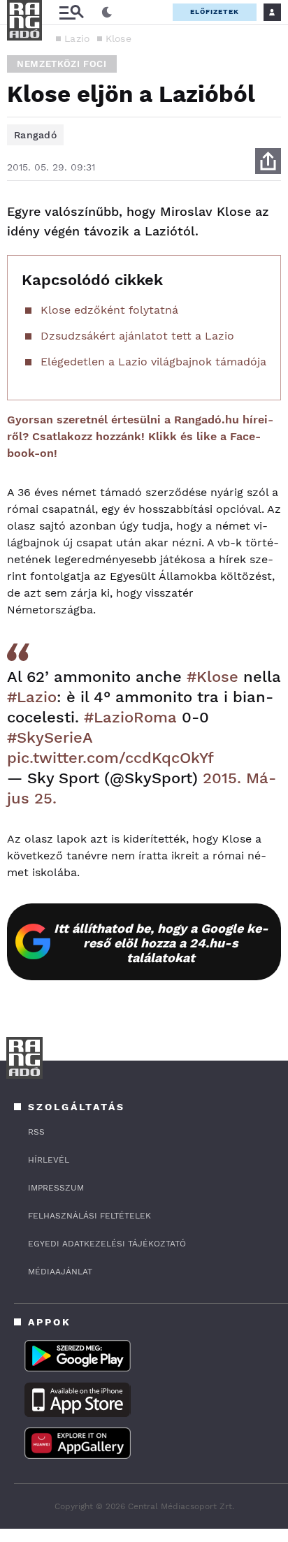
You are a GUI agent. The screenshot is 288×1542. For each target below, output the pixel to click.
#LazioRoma (130, 717)
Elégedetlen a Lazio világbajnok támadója (153, 361)
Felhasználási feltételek (89, 1216)
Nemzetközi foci (62, 64)
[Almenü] (71, 12)
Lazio (77, 38)
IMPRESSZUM (56, 1188)
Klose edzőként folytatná (109, 310)
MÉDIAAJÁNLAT (60, 1271)
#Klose (212, 676)
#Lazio (32, 697)
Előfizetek (214, 11)
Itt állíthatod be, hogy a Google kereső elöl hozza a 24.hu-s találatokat (161, 943)
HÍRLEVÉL (48, 1160)
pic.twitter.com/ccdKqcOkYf (110, 757)
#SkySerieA (49, 737)
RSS (36, 1132)
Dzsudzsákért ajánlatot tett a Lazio (137, 335)
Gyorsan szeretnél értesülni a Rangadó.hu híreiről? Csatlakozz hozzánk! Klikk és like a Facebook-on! (140, 436)
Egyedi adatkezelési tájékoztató (107, 1244)
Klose (119, 38)
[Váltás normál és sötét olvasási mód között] (107, 12)
